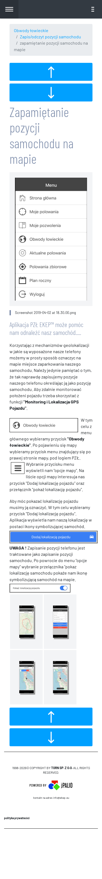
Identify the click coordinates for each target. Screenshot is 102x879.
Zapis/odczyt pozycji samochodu (50, 36)
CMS (51, 844)
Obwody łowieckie (31, 30)
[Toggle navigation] (93, 9)
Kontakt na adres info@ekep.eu (51, 797)
